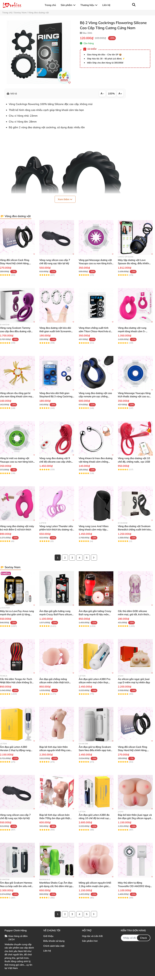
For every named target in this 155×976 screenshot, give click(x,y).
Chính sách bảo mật (53, 945)
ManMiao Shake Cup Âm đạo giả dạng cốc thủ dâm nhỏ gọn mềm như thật (56, 886)
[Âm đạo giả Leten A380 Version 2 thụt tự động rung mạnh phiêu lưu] (17, 724)
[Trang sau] (94, 558)
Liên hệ (47, 950)
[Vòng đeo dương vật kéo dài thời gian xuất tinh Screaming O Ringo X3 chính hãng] (56, 305)
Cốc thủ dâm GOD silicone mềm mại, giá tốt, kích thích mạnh (133, 614)
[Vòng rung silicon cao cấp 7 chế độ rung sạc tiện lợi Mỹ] (56, 237)
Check (143, 937)
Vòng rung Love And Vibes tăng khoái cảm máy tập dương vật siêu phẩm (94, 529)
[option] (39, 52)
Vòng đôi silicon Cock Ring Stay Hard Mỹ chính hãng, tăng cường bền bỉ (14, 263)
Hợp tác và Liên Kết (92, 936)
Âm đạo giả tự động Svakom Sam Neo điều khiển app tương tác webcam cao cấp (96, 750)
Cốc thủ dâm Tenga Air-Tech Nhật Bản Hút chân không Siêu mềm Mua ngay (17, 682)
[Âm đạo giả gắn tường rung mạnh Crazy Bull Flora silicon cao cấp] (56, 588)
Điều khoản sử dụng (53, 940)
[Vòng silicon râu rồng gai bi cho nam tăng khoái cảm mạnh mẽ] (17, 373)
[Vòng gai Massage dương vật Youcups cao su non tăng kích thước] (96, 237)
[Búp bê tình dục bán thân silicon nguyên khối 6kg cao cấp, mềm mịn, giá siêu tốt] (56, 724)
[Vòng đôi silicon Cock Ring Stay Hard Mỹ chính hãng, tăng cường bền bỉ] (17, 237)
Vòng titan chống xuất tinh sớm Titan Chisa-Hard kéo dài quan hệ (96, 331)
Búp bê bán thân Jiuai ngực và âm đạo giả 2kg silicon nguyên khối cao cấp (135, 818)
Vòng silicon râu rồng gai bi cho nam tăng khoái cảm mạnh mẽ (17, 396)
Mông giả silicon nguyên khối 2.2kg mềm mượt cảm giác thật (95, 886)
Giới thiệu (48, 936)
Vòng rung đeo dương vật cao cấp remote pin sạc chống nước (95, 396)
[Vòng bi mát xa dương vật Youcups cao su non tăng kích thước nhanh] (17, 438)
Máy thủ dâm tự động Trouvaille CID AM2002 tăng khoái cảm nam (134, 886)
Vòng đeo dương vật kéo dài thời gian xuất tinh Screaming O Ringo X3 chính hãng (56, 331)
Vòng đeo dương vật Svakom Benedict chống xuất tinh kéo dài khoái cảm (134, 529)
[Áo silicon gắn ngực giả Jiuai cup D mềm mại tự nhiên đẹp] (135, 656)
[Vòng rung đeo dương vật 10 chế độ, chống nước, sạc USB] (135, 438)
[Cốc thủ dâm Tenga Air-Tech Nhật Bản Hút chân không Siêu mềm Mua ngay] (17, 656)
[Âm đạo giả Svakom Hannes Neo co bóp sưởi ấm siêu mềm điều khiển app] (17, 860)
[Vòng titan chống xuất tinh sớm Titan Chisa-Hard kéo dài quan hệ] (96, 305)
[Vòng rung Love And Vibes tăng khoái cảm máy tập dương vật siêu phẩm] (96, 503)
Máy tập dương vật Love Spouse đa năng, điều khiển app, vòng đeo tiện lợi (133, 263)
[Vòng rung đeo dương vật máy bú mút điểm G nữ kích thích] (17, 503)
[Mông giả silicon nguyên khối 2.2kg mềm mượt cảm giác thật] (96, 860)
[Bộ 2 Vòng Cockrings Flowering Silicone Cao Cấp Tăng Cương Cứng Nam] (39, 52)
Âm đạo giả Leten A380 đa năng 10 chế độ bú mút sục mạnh (94, 818)
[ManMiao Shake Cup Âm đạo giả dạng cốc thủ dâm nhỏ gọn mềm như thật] (56, 860)
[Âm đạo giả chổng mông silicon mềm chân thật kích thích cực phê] (56, 656)
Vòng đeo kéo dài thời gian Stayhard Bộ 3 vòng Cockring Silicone (55, 396)
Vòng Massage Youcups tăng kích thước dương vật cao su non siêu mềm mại (134, 396)
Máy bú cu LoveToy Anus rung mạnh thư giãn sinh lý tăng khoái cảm (17, 614)
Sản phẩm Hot (89, 940)
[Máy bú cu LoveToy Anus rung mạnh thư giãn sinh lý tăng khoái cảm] (17, 588)
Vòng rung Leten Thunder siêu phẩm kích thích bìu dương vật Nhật (56, 529)
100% (111, 93)
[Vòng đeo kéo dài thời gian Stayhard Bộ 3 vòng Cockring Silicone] (56, 373)
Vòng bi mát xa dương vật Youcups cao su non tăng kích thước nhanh (16, 461)
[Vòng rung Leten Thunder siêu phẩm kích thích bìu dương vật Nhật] (56, 503)
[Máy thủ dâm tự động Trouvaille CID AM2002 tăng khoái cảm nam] (135, 860)
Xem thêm (64, 199)
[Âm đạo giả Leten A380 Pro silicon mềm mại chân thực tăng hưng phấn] (96, 656)
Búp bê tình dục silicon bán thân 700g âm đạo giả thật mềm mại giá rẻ (54, 818)
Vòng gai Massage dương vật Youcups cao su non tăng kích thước (95, 263)
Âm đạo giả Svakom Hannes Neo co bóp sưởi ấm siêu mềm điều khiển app (16, 886)
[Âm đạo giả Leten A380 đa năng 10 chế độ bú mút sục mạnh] (96, 792)
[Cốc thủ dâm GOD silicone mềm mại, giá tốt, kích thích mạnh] (135, 588)
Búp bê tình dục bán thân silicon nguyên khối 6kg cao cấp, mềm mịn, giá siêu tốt (54, 750)
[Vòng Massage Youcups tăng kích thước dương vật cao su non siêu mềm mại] (135, 373)
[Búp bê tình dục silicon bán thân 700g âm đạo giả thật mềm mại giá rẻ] (56, 792)
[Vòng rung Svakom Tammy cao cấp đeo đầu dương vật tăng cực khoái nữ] (17, 305)
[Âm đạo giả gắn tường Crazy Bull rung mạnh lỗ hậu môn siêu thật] (96, 588)
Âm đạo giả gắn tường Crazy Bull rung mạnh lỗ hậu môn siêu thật (95, 614)
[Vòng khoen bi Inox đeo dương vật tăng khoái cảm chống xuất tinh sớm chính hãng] (96, 438)
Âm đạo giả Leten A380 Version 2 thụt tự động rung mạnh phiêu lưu (15, 750)
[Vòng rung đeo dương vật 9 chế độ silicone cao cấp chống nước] (56, 438)
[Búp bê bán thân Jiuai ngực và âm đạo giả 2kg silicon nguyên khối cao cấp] (135, 792)
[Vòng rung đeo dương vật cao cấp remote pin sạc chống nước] (96, 373)
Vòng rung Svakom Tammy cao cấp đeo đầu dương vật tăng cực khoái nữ (15, 331)
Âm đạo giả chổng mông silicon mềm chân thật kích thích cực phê (54, 682)
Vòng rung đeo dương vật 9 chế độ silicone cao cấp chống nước (56, 461)
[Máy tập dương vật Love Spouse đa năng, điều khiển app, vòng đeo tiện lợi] (135, 237)
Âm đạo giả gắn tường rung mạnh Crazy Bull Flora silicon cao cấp (55, 614)
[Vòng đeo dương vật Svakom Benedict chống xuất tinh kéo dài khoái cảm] (135, 503)
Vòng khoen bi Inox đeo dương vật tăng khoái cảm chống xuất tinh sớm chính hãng (95, 461)
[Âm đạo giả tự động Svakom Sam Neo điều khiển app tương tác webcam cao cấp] (96, 724)
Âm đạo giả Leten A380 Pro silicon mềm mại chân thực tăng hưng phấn (94, 682)
